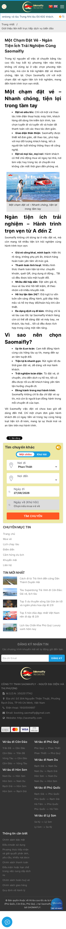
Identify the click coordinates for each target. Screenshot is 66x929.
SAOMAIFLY (34, 907)
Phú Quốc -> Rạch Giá (46, 799)
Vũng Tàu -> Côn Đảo (14, 758)
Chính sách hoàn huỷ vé (16, 880)
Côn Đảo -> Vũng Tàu (14, 763)
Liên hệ (7, 565)
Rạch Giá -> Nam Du (45, 766)
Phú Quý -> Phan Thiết (47, 748)
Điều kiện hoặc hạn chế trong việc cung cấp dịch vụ (16, 871)
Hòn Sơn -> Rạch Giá (14, 791)
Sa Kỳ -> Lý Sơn (43, 821)
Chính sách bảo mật (13, 839)
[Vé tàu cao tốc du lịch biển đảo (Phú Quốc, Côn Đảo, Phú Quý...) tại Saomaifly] (33, 7)
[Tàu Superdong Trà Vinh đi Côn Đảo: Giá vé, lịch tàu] (10, 592)
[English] (56, 6)
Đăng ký (56, 658)
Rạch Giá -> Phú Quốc (46, 793)
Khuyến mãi (10, 559)
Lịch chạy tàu (11, 544)
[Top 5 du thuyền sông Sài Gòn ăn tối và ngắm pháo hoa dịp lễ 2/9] (10, 603)
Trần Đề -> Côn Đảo (13, 748)
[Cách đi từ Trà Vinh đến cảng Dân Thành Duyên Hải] (10, 580)
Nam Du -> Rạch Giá (45, 771)
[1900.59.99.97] (4, 6)
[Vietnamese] (51, 6)
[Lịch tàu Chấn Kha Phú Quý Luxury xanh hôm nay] (10, 627)
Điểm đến (8, 549)
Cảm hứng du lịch (13, 554)
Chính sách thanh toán (15, 862)
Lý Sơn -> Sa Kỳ (43, 826)
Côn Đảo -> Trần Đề (13, 753)
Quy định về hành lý (13, 890)
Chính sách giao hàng (14, 885)
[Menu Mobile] (61, 6)
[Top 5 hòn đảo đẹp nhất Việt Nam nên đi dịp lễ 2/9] (10, 615)
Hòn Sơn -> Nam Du (13, 781)
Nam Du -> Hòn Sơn (13, 776)
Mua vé (7, 538)
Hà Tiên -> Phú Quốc (46, 804)
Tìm (33, 516)
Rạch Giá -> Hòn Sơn (14, 786)
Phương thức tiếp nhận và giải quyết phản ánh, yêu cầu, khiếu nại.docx (15, 853)
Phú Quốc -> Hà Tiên (46, 809)
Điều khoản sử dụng (13, 844)
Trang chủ (9, 533)
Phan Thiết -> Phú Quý (47, 753)
